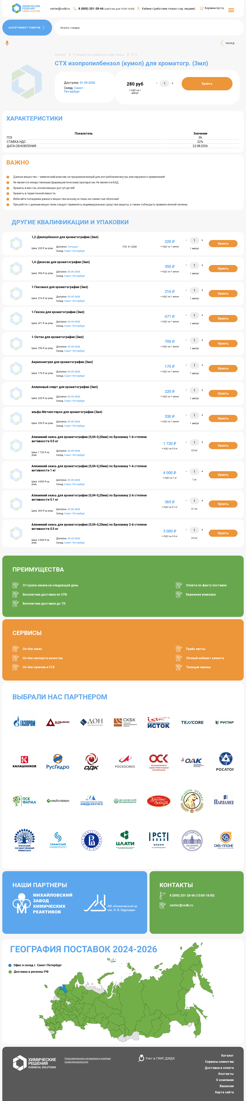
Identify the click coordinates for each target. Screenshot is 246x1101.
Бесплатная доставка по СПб (45, 594)
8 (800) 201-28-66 (91, 8)
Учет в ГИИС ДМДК (160, 1058)
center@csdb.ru (60, 8)
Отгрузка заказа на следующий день (50, 585)
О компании (225, 1080)
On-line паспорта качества (43, 658)
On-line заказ (32, 649)
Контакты (226, 1074)
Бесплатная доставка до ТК (44, 603)
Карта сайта (224, 1092)
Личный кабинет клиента (205, 658)
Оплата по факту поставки (206, 585)
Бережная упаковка (201, 594)
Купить (207, 84)
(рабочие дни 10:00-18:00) (119, 8)
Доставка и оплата (219, 1068)
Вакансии (227, 1086)
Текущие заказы (198, 667)
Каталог (227, 1055)
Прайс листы (195, 649)
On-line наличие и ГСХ (39, 667)
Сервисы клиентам (219, 1062)
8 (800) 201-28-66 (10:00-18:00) (192, 895)
